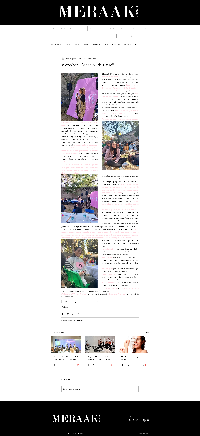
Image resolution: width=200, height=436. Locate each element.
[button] (146, 44)
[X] (140, 420)
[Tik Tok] (144, 420)
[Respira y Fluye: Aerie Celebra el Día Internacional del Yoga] (100, 344)
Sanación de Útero (85, 302)
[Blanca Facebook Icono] (133, 420)
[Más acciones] (137, 58)
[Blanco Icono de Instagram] (137, 420)
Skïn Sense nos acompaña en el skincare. (133, 357)
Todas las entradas (56, 44)
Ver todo (146, 332)
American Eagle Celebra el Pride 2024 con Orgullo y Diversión (66, 357)
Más (136, 44)
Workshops (65, 307)
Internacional (116, 44)
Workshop (98, 302)
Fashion (77, 44)
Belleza (68, 44)
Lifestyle (85, 44)
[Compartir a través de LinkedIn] (73, 314)
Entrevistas (127, 44)
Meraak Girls (96, 44)
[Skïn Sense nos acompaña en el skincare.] (134, 344)
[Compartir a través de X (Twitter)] (68, 314)
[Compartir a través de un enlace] (78, 314)
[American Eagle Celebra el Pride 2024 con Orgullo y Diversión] (66, 344)
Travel (106, 44)
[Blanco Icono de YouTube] (148, 420)
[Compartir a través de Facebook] (62, 314)
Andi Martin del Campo (70, 302)
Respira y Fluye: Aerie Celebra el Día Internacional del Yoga (99, 357)
